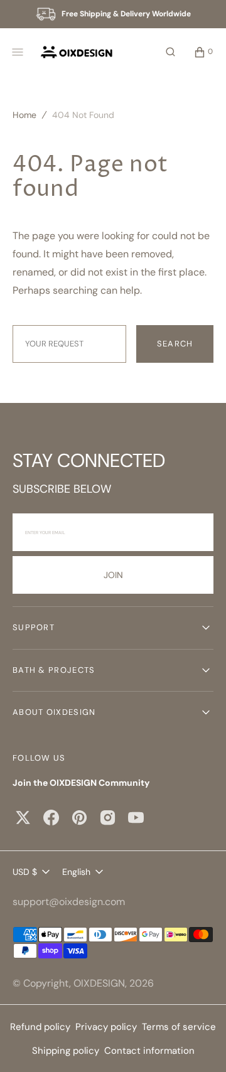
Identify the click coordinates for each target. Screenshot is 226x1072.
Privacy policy (106, 1027)
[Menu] (17, 52)
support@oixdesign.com (69, 901)
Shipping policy (65, 1050)
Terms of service (179, 1027)
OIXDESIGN (99, 983)
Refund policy (40, 1027)
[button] (170, 52)
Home (24, 115)
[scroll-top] (197, 1043)
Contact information (149, 1050)
